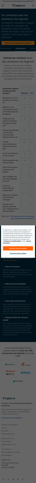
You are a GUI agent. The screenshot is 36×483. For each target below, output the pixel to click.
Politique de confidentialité (12, 241)
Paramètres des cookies (18, 253)
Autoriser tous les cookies (18, 248)
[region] (18, 241)
